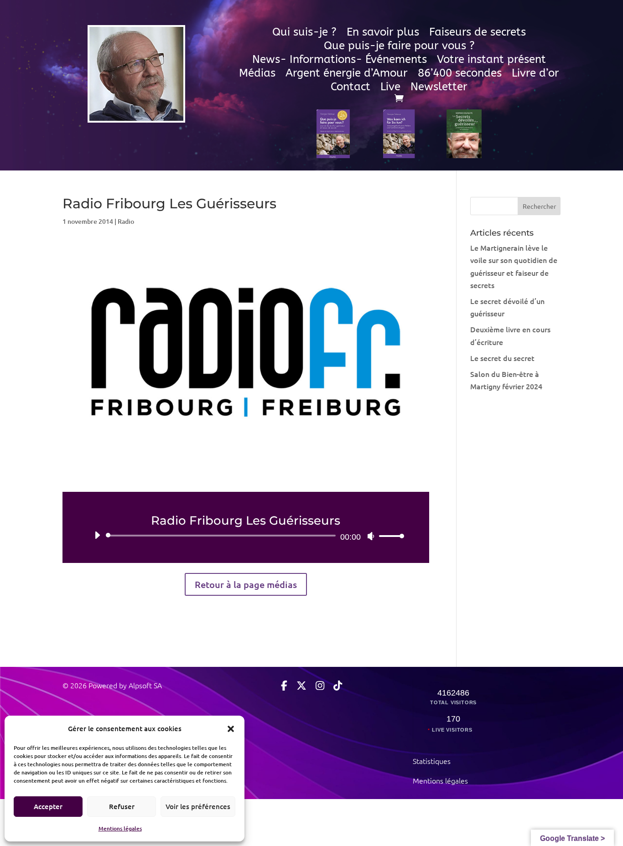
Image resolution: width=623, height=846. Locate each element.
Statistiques (432, 761)
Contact (350, 88)
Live (390, 88)
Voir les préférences (198, 806)
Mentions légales (120, 828)
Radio (126, 221)
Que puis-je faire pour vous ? (399, 47)
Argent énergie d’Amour (347, 74)
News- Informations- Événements (339, 61)
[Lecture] (97, 535)
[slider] (389, 535)
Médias (257, 74)
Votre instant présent (491, 61)
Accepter (48, 806)
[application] (246, 535)
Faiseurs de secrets (477, 33)
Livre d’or (535, 74)
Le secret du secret (502, 358)
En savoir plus (383, 33)
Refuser (122, 806)
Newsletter (438, 88)
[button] (230, 728)
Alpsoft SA (144, 685)
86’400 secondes (460, 74)
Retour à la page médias (246, 584)
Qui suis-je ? (304, 33)
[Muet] (371, 536)
